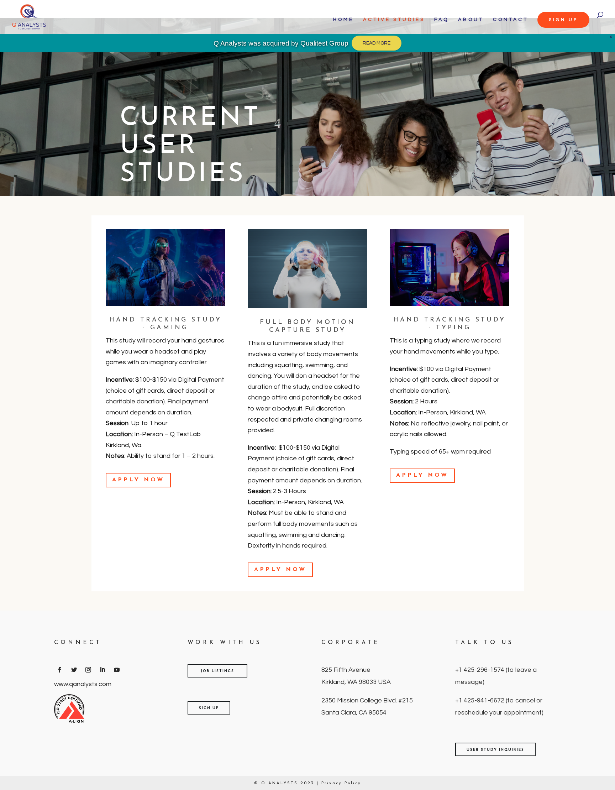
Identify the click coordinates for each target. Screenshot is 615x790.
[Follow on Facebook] (59, 669)
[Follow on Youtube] (116, 669)
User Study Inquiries (495, 750)
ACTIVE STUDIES (394, 19)
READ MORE (376, 43)
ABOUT (471, 19)
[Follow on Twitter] (74, 669)
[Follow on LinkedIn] (102, 669)
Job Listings (217, 671)
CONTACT (510, 19)
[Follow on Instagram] (88, 669)
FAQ (441, 19)
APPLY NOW (138, 480)
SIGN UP (563, 19)
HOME (343, 19)
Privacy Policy (341, 783)
